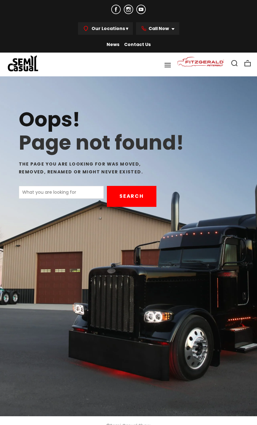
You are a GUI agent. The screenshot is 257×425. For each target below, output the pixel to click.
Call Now (159, 28)
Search (131, 196)
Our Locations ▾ (109, 28)
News (113, 44)
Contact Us (137, 44)
